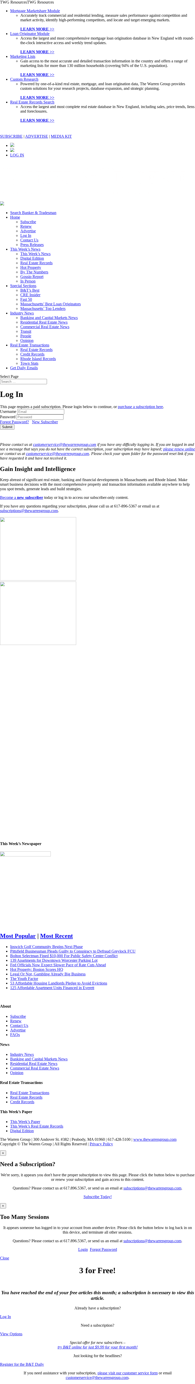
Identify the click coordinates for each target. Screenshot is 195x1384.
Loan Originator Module (30, 33)
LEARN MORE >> (37, 29)
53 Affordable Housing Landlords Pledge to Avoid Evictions (58, 983)
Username (8, 411)
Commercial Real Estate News (44, 327)
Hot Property (30, 267)
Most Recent (56, 936)
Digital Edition (32, 258)
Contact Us (29, 240)
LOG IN (17, 155)
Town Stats (29, 363)
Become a (21, 497)
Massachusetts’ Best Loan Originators (50, 304)
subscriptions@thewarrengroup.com (29, 511)
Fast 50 (26, 299)
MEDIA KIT (61, 136)
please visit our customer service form (128, 1373)
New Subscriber (45, 422)
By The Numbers (34, 272)
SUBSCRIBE (11, 136)
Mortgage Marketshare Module (35, 11)
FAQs (15, 1034)
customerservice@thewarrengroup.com (64, 444)
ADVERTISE (36, 136)
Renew (26, 226)
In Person (28, 281)
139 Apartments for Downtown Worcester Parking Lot (54, 960)
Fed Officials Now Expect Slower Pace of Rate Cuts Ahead (58, 965)
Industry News (22, 313)
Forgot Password (103, 1249)
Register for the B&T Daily (22, 1364)
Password (7, 417)
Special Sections (23, 286)
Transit (25, 331)
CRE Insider (30, 295)
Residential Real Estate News (44, 322)
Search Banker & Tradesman (33, 213)
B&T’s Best (29, 290)
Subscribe (28, 222)
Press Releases (32, 244)
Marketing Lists (22, 56)
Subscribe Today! (98, 1197)
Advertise (28, 231)
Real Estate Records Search (32, 102)
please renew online (179, 449)
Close (4, 1258)
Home (15, 217)
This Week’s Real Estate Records (36, 1126)
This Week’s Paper (25, 1121)
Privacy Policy (101, 1144)
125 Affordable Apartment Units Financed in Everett (52, 988)
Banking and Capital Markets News (49, 318)
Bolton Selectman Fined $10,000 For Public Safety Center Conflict (64, 956)
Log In (25, 235)
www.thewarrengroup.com (154, 1139)
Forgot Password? (14, 422)
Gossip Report (31, 276)
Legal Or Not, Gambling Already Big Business (48, 974)
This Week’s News (25, 249)
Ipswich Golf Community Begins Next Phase (46, 946)
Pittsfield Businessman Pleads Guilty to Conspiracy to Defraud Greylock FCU (73, 951)
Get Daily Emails (24, 368)
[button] (27, 2)
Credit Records (32, 354)
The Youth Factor (24, 978)
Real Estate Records (36, 263)
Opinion (27, 340)
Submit (7, 427)
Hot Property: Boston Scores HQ (36, 969)
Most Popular (18, 936)
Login (83, 1249)
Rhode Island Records (38, 359)
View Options (11, 1334)
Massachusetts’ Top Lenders (43, 308)
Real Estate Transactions (29, 345)
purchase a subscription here (140, 407)
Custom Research (24, 79)
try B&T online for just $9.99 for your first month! (98, 1347)
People (25, 336)
